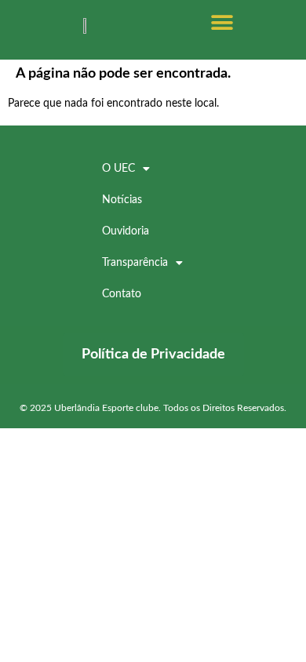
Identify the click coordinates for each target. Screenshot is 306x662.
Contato (121, 294)
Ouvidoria (125, 231)
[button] (221, 22)
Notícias (122, 200)
